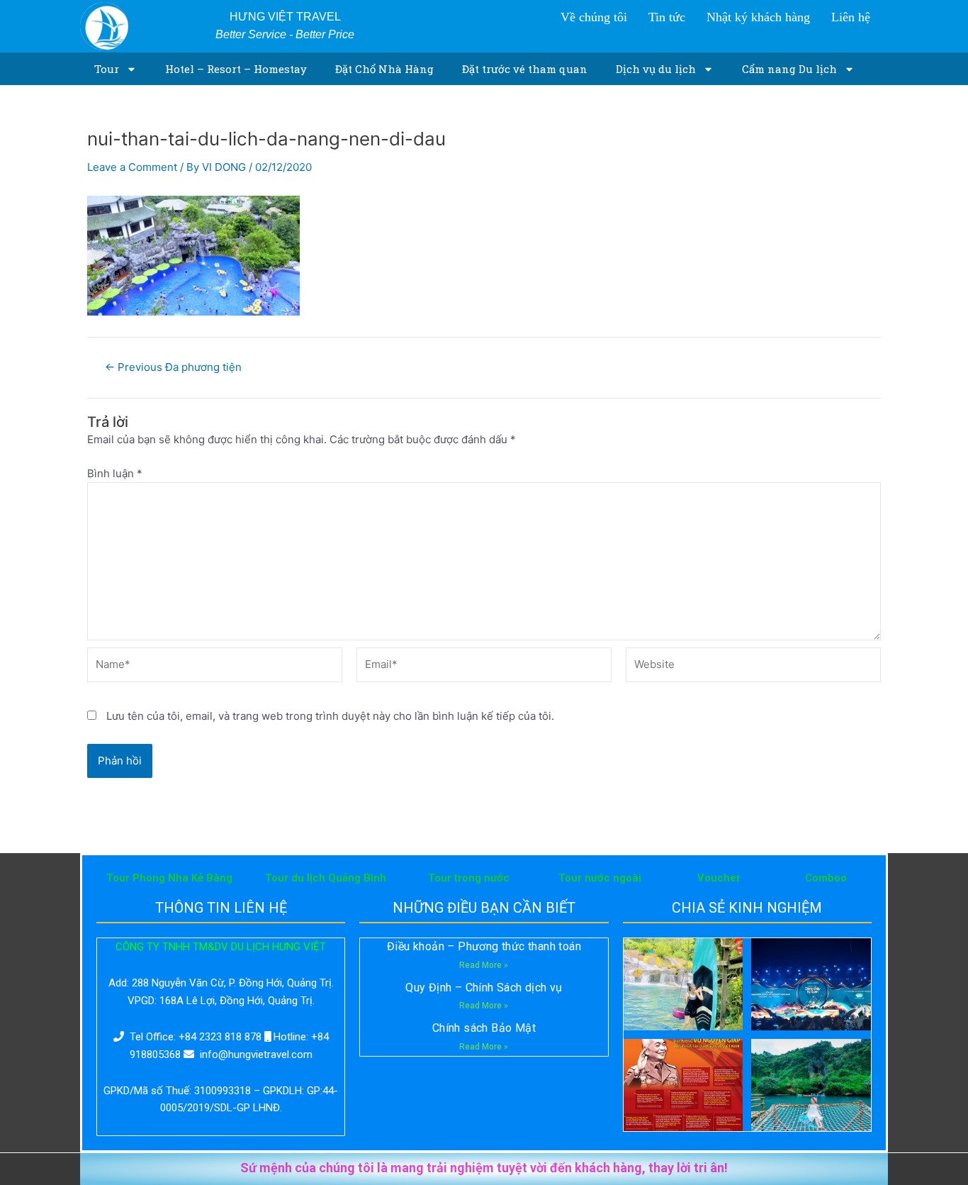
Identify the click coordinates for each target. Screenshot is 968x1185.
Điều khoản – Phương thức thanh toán (484, 946)
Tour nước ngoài (599, 878)
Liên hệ (850, 17)
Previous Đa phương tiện (173, 367)
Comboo (826, 878)
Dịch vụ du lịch (656, 69)
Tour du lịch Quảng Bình (325, 878)
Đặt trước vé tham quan (524, 69)
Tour (106, 69)
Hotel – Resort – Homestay (236, 69)
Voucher (719, 878)
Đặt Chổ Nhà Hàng (384, 69)
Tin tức (666, 17)
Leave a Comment (132, 167)
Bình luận (114, 473)
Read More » (483, 965)
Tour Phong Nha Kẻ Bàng (169, 878)
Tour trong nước (469, 878)
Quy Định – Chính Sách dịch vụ (484, 987)
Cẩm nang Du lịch (789, 69)
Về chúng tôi (594, 17)
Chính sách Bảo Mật (484, 1028)
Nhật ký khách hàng (758, 17)
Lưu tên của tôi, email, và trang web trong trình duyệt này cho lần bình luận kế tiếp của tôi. (330, 716)
